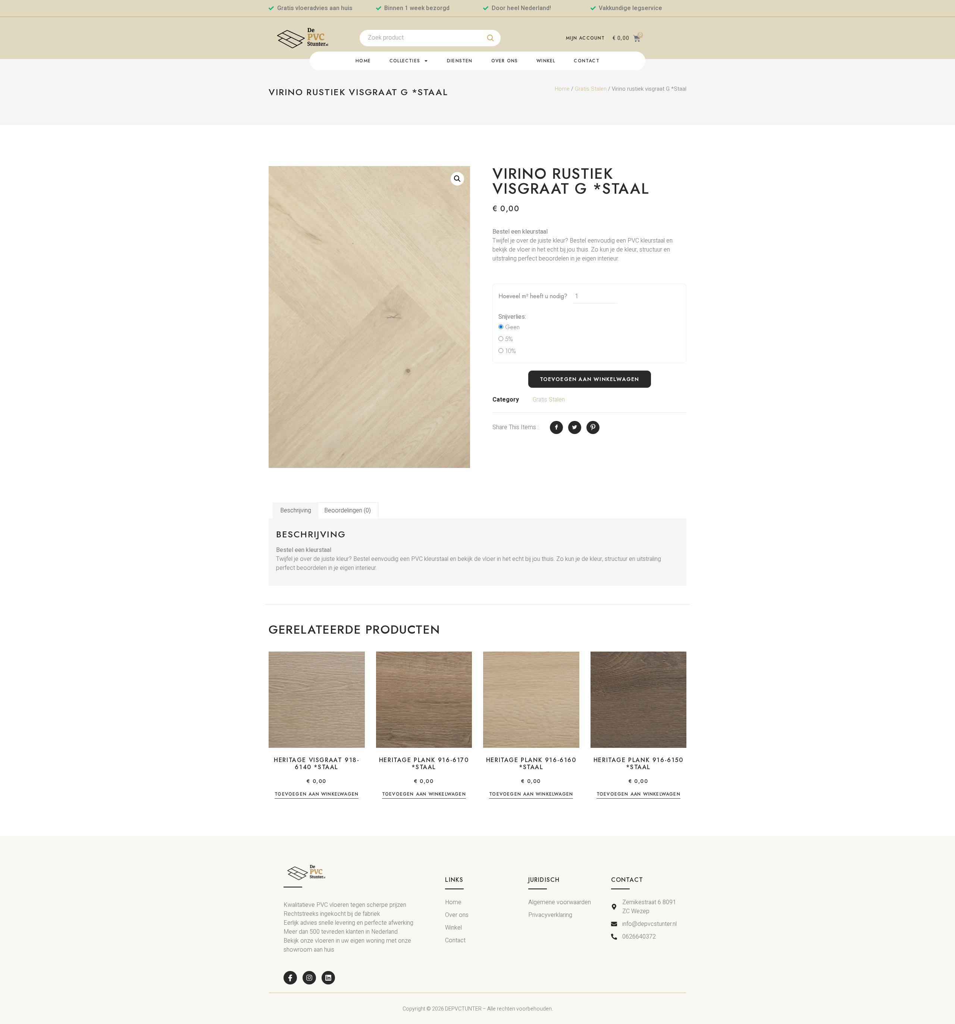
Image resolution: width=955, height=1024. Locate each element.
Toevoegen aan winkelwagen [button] (316, 794)
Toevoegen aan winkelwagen (589, 379)
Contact (586, 60)
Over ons (504, 60)
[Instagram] (309, 977)
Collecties (404, 60)
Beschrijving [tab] (295, 510)
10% (509, 351)
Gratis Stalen (591, 89)
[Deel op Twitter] (574, 427)
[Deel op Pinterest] (592, 427)
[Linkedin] (328, 977)
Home (363, 60)
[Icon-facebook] (290, 977)
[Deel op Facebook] (556, 427)
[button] (457, 178)
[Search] (491, 38)
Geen (511, 327)
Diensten (460, 60)
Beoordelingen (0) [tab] (347, 510)
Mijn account (585, 38)
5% (508, 339)
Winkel (545, 60)
